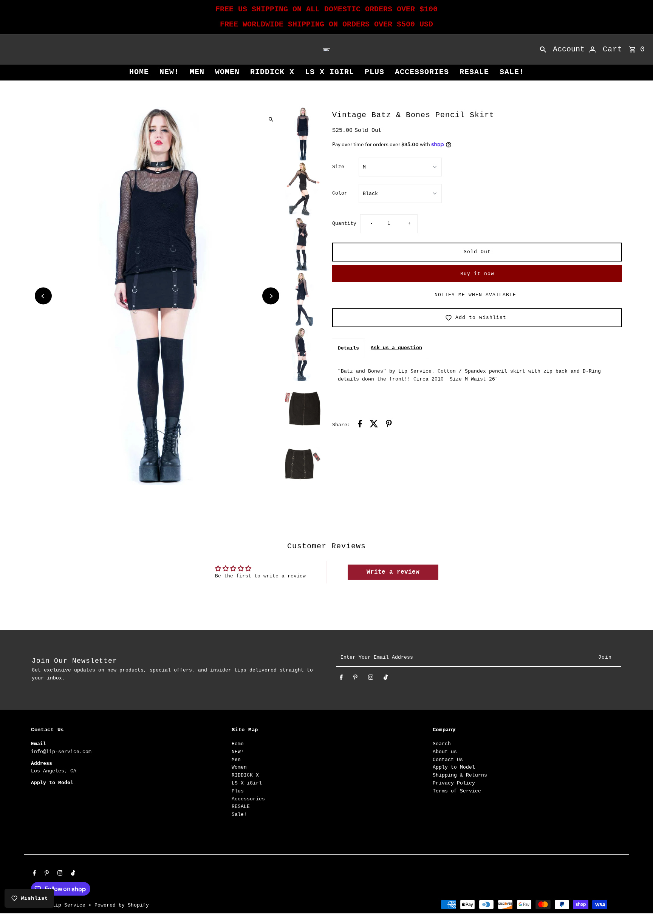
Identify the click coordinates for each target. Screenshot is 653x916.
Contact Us (448, 760)
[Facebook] (341, 679)
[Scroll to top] (636, 896)
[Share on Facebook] (360, 425)
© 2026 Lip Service (59, 905)
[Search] (543, 49)
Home (139, 72)
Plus (374, 72)
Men (197, 72)
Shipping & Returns (460, 775)
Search (442, 744)
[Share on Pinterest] (389, 425)
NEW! (169, 72)
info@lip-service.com (61, 752)
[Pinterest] (355, 679)
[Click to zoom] (270, 119)
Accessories (422, 72)
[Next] (270, 296)
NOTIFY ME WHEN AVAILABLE (475, 295)
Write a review (393, 572)
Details (348, 348)
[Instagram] (370, 679)
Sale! (512, 72)
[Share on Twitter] (374, 425)
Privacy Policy (454, 783)
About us (445, 752)
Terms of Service (457, 791)
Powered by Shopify (121, 905)
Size (338, 167)
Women (227, 72)
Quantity (344, 223)
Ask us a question (396, 348)
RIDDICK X (272, 72)
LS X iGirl (329, 72)
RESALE (474, 72)
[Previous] (43, 296)
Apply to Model (454, 767)
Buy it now (477, 274)
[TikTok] (386, 679)
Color (339, 193)
